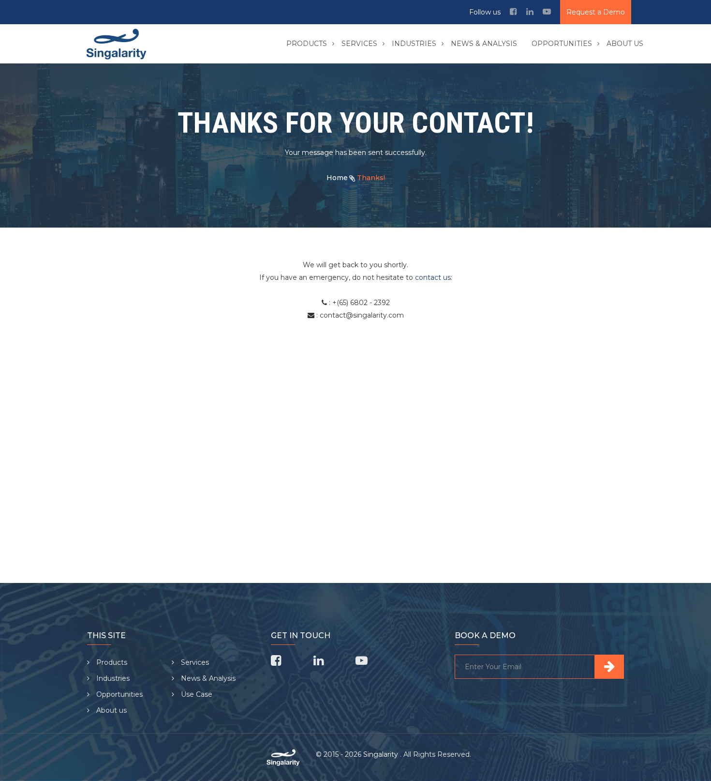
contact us (433, 277)
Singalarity (381, 754)
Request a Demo (595, 12)
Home (337, 177)
